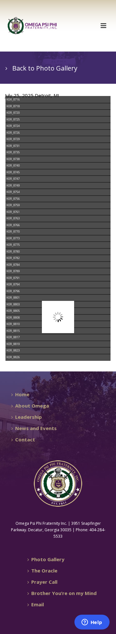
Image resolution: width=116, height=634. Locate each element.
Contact (25, 439)
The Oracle (44, 570)
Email (37, 604)
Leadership (28, 417)
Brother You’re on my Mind (64, 593)
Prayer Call (44, 582)
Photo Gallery (47, 559)
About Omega (32, 405)
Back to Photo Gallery (44, 68)
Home (22, 394)
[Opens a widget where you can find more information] (92, 623)
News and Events (36, 428)
